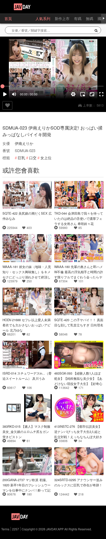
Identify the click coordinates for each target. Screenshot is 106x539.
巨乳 (21, 157)
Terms (5, 529)
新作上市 (62, 18)
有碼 (77, 18)
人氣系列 (42, 18)
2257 (15, 529)
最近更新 (23, 18)
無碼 (89, 18)
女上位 (46, 157)
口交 (32, 157)
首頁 (8, 18)
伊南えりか (24, 143)
